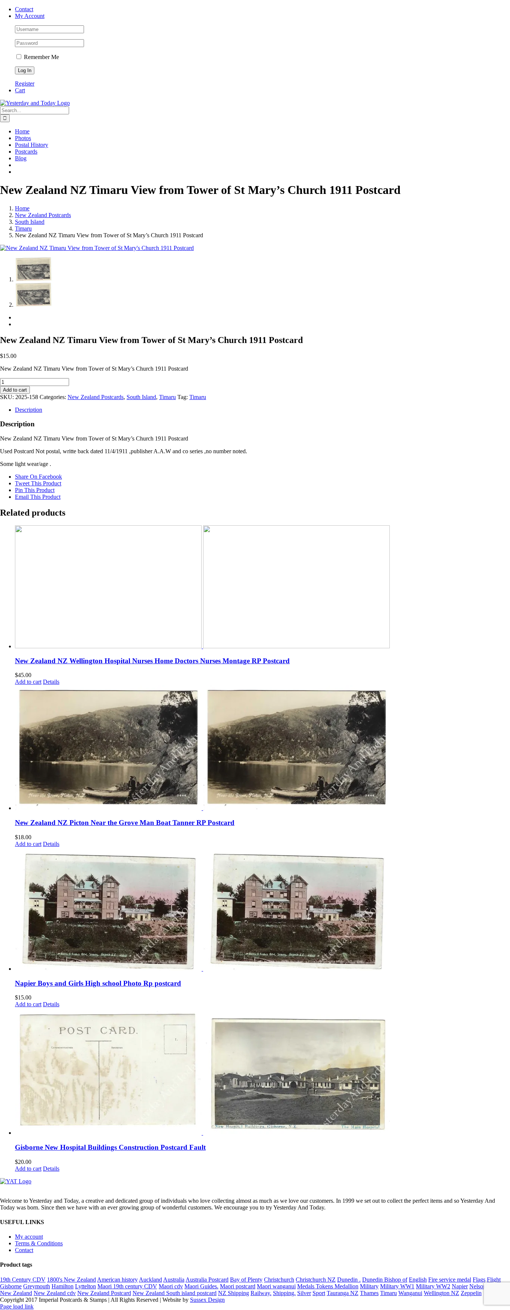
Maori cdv (171, 1286)
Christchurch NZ (316, 1279)
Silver (304, 1293)
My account (29, 1236)
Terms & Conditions (39, 1243)
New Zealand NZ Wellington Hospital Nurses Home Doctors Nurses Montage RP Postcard (152, 661)
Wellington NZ (441, 1293)
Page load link (17, 1306)
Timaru (167, 397)
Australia (173, 1279)
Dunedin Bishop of (384, 1279)
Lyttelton (85, 1286)
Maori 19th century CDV (127, 1286)
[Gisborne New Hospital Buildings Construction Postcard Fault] (262, 1072)
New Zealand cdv (55, 1293)
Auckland (150, 1279)
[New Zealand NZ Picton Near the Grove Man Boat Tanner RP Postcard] (262, 748)
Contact (24, 1250)
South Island (141, 397)
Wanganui (410, 1293)
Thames (369, 1293)
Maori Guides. (201, 1286)
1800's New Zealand (71, 1279)
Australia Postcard (207, 1279)
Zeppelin (471, 1293)
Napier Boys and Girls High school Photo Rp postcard (98, 983)
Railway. (261, 1293)
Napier (460, 1286)
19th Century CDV (23, 1279)
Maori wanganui (276, 1286)
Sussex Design (207, 1300)
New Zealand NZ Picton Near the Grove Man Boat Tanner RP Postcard (124, 823)
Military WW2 (433, 1286)
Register (24, 83)
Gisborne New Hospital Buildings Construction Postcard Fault (110, 1147)
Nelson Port (483, 1286)
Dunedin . (349, 1279)
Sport (318, 1293)
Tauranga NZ (342, 1293)
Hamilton (63, 1286)
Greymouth (36, 1286)
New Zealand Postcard (104, 1293)
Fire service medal (449, 1279)
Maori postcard (237, 1286)
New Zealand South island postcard (175, 1293)
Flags (479, 1279)
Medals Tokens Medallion (327, 1286)
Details (51, 682)
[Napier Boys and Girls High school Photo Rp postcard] (262, 909)
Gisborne (11, 1286)
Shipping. (284, 1293)
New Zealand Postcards (96, 397)
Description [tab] (28, 410)
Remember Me (40, 57)
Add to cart (15, 390)
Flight (494, 1279)
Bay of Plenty (246, 1279)
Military (369, 1286)
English (418, 1279)
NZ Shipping (233, 1293)
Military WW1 (397, 1286)
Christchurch (279, 1279)
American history (117, 1279)
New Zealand (16, 1293)
